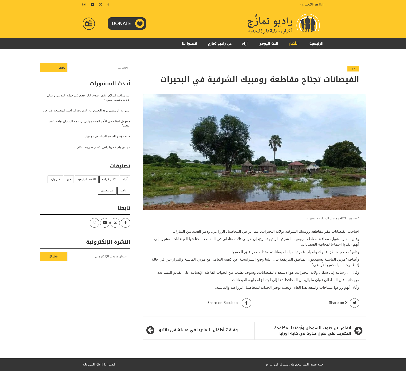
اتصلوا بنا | (108, 364)
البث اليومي (268, 43)
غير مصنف (107, 190)
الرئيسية (316, 43)
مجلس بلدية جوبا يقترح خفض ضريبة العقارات (102, 147)
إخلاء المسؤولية (92, 364)
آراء (245, 43)
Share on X (338, 303)
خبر (353, 68)
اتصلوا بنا (189, 43)
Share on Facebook (223, 303)
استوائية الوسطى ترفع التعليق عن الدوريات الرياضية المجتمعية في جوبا (86, 110)
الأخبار (294, 43)
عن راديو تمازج (220, 43)
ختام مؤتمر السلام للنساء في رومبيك (107, 136)
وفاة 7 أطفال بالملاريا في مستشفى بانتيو (198, 330)
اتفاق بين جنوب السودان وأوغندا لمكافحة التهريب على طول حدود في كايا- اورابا (312, 331)
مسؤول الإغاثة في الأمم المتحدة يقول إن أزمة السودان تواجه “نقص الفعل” (89, 123)
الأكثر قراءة (109, 179)
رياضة (124, 190)
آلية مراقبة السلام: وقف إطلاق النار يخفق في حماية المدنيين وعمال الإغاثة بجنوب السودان (88, 97)
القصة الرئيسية (86, 179)
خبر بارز (55, 179)
